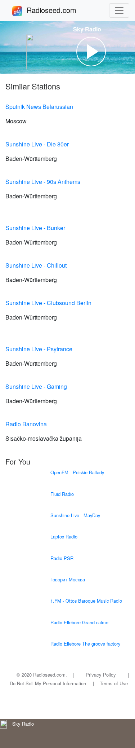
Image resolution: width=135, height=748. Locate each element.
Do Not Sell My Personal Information (48, 683)
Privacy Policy (101, 674)
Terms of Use (114, 683)
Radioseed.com (60, 10)
